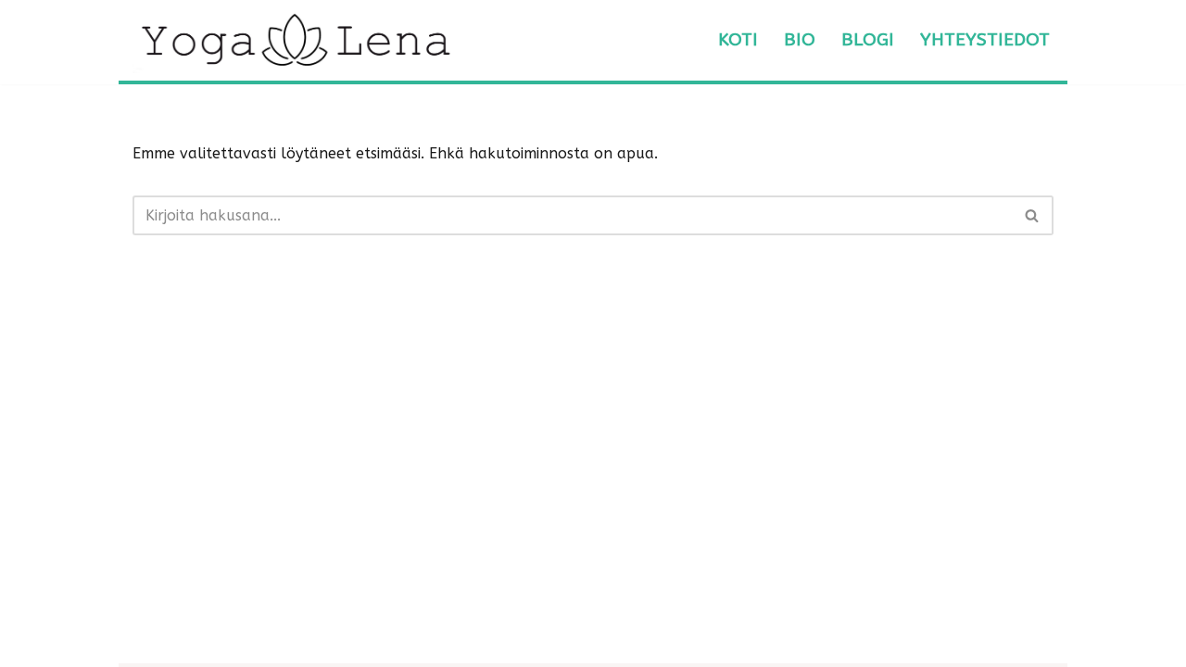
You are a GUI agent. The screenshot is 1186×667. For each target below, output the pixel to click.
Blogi (867, 39)
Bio (799, 39)
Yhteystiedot (985, 39)
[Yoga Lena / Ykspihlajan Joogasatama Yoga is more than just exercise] (294, 40)
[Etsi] (1033, 215)
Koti (738, 39)
